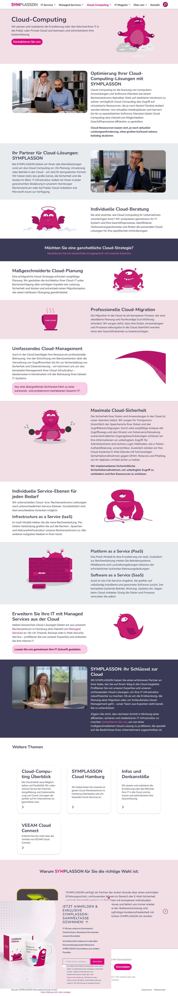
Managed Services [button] (70, 4)
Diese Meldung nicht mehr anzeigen (56, 992)
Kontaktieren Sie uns (27, 41)
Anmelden (123, 967)
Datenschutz (159, 990)
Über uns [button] (139, 4)
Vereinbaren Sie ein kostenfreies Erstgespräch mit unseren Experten (89, 253)
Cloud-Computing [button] (97, 4)
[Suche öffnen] (165, 4)
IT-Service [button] (47, 4)
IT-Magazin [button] (121, 4)
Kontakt (155, 4)
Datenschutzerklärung (75, 977)
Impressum (147, 990)
